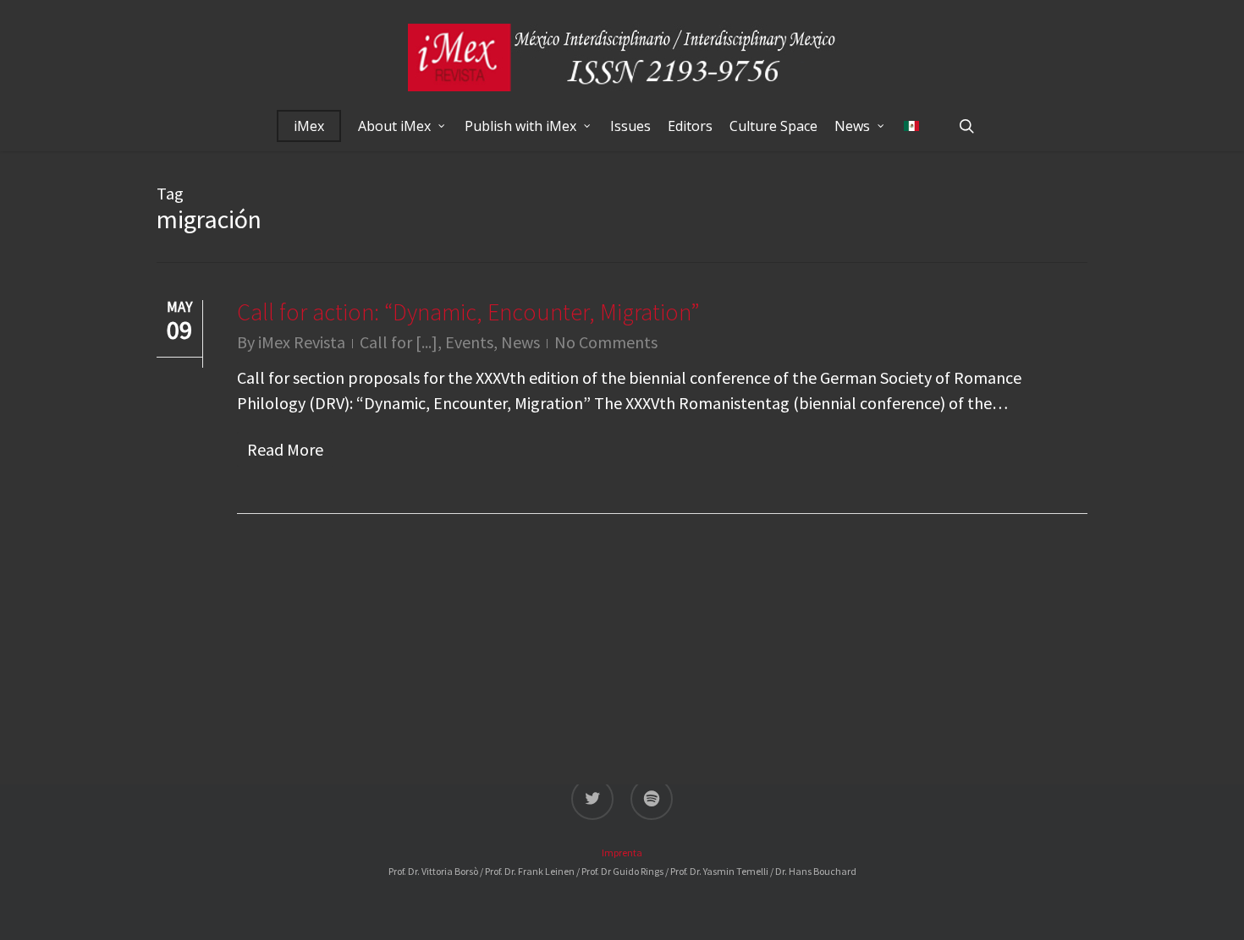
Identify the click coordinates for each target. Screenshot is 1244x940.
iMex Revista (301, 341)
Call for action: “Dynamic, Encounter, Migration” (468, 312)
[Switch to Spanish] (911, 126)
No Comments (606, 341)
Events (469, 341)
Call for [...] (399, 341)
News (520, 341)
